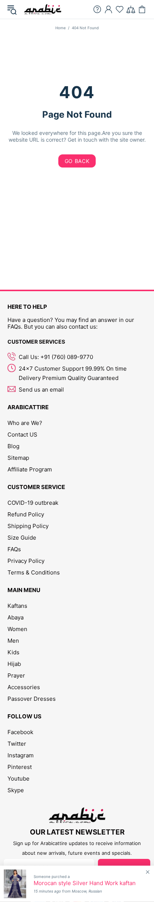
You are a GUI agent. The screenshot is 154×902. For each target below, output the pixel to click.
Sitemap (18, 457)
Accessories (23, 687)
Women (17, 629)
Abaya (15, 617)
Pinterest (19, 766)
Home (60, 27)
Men (13, 640)
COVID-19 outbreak (32, 502)
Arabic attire (42, 9)
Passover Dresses (31, 698)
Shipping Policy (28, 526)
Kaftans (17, 605)
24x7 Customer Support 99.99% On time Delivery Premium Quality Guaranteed (73, 373)
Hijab (14, 663)
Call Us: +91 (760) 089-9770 (56, 357)
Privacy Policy (25, 560)
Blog (13, 446)
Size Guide (21, 537)
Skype (15, 790)
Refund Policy (25, 514)
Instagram (20, 755)
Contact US (22, 434)
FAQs (14, 549)
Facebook (20, 732)
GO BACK (77, 161)
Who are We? (24, 422)
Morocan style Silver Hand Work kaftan (85, 883)
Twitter (16, 743)
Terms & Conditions (33, 572)
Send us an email (41, 389)
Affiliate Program (29, 469)
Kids (13, 652)
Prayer (16, 675)
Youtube (18, 778)
